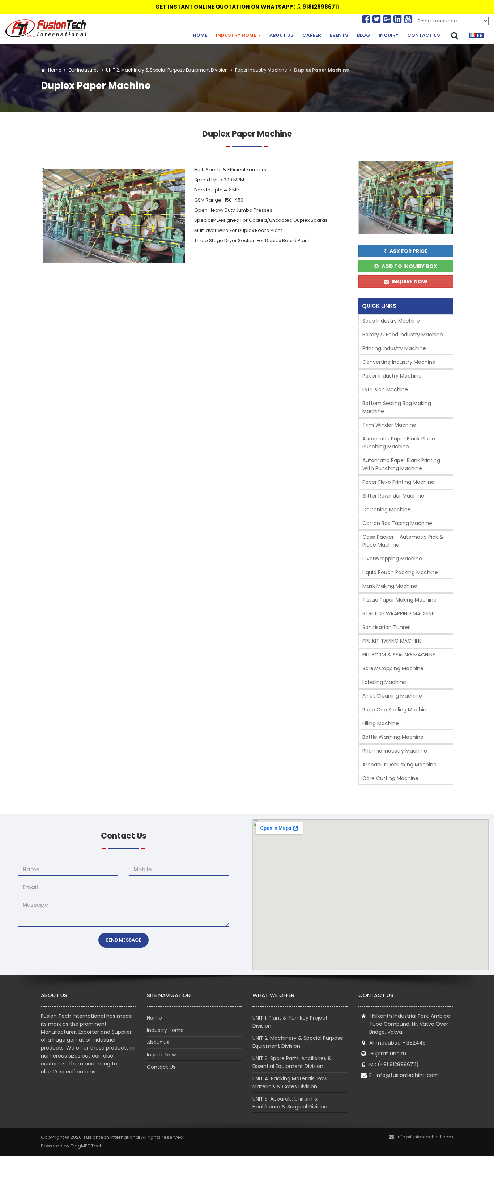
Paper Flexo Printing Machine (398, 482)
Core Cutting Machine (390, 778)
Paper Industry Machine (260, 70)
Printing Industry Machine (394, 348)
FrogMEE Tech (87, 1145)
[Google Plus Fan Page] (388, 19)
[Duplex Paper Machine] (114, 215)
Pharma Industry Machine (394, 750)
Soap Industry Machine (391, 320)
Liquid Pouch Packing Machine (400, 572)
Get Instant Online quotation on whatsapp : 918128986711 (247, 6)
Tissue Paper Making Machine (399, 599)
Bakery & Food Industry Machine (402, 334)
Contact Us (423, 35)
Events (339, 35)
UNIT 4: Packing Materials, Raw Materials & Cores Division (289, 1082)
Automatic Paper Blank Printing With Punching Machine (401, 464)
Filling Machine (380, 723)
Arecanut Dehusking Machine (399, 764)
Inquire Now (161, 1054)
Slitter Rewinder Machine (393, 495)
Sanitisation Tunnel (386, 627)
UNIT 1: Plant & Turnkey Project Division (290, 1021)
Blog (363, 35)
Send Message (123, 939)
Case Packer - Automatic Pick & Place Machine (402, 540)
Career (311, 35)
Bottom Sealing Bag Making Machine (396, 407)
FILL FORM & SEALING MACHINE (398, 654)
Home (200, 35)
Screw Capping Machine (392, 668)
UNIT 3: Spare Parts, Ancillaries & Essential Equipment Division (292, 1062)
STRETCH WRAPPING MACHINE (398, 613)
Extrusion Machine (385, 389)
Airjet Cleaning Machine (392, 695)
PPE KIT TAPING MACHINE (392, 641)
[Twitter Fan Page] (377, 19)
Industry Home (236, 35)
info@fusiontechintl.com (407, 1075)
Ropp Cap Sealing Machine (396, 709)
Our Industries (83, 70)
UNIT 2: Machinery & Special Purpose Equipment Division (166, 70)
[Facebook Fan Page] (367, 19)
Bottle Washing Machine (392, 737)
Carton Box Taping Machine (397, 523)
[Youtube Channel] (408, 19)
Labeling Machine (384, 682)
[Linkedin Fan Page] (398, 19)
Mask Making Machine (389, 586)
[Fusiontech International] (47, 28)
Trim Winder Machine (389, 424)
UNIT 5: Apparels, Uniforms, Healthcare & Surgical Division (289, 1102)
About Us (281, 35)
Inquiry (389, 35)
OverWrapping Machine (392, 558)
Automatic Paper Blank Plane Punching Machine (398, 442)
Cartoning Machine (386, 509)
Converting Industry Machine (398, 362)
